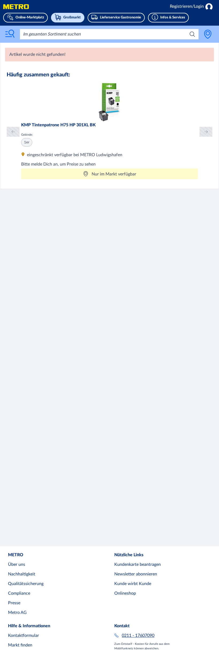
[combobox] (109, 34)
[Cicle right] (206, 132)
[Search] (192, 34)
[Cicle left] (13, 132)
